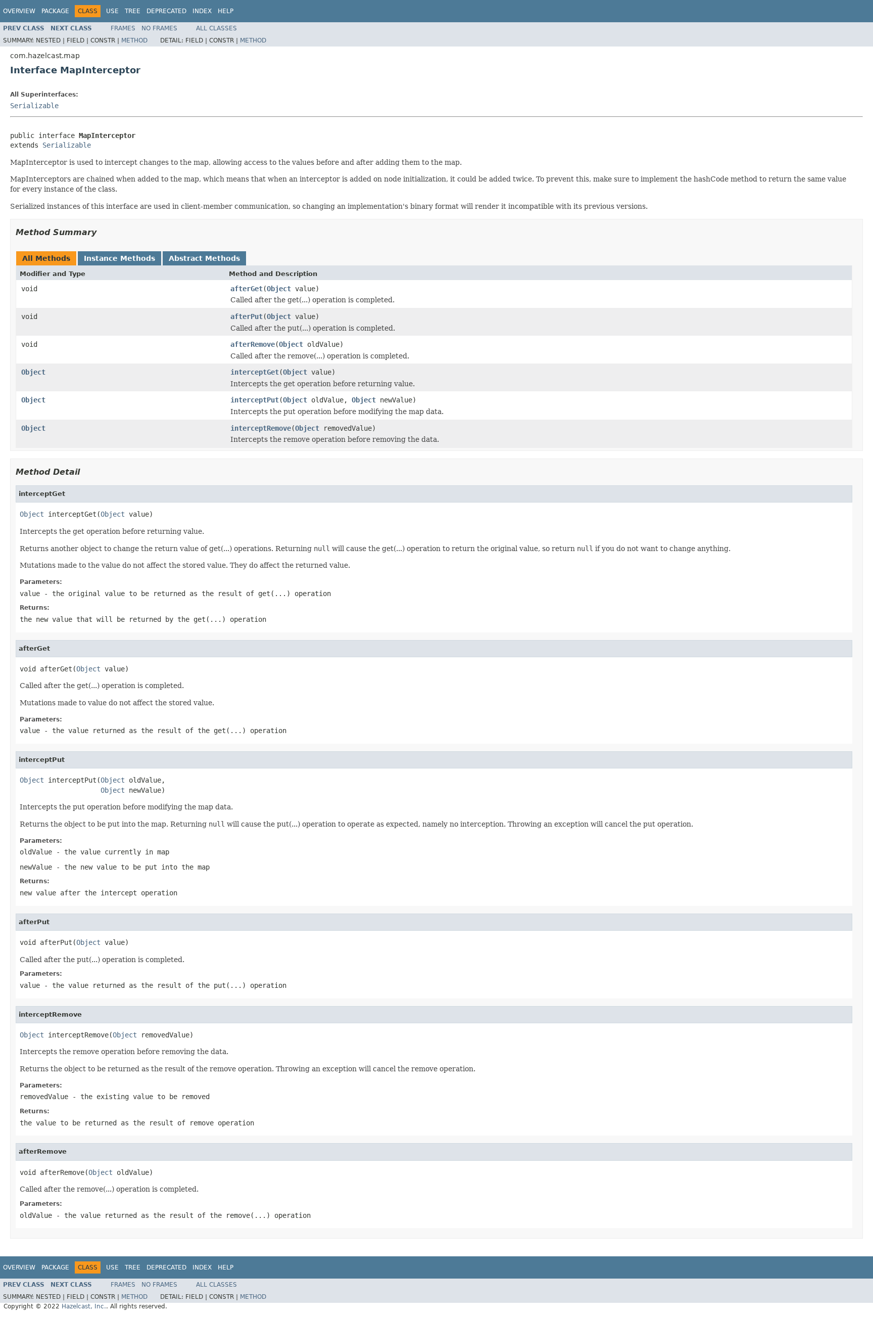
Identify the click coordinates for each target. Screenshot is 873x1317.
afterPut (246, 316)
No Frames (159, 28)
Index (202, 11)
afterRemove (252, 344)
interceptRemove (260, 428)
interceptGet (254, 372)
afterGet (246, 289)
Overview (19, 11)
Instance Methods (119, 258)
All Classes (216, 28)
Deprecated (166, 11)
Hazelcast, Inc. (84, 1306)
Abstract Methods (204, 258)
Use (112, 11)
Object (279, 289)
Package (55, 11)
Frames (123, 28)
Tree (132, 11)
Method (134, 40)
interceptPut (254, 400)
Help (225, 11)
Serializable (34, 106)
